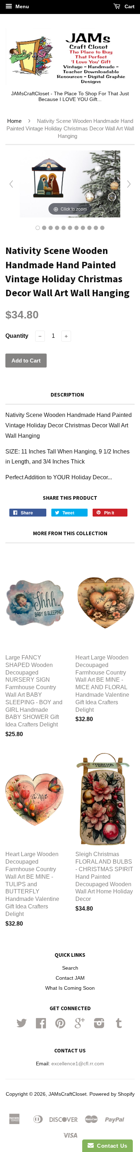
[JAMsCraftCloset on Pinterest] (60, 1025)
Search (70, 968)
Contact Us (110, 1146)
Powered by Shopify (112, 1094)
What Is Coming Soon (70, 988)
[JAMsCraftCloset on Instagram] (99, 1025)
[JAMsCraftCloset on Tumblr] (118, 1025)
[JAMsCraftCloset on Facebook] (41, 1025)
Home (14, 121)
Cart (129, 6)
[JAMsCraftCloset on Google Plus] (79, 1025)
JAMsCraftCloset (67, 1094)
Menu (21, 6)
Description (67, 394)
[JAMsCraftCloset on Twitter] (21, 1025)
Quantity (16, 336)
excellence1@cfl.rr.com (77, 1063)
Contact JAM (70, 978)
